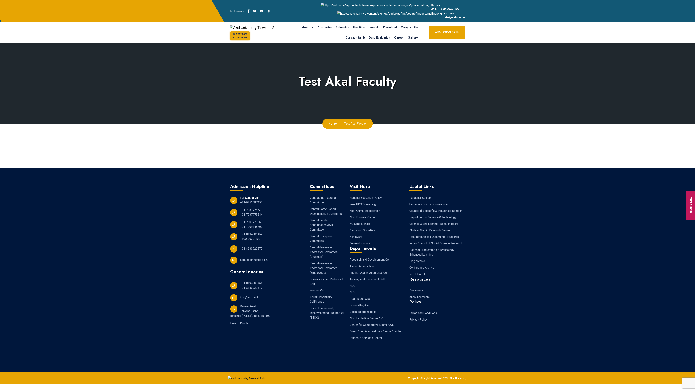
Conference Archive (421, 267)
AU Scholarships (360, 224)
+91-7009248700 (251, 226)
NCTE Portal (417, 274)
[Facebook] (249, 11)
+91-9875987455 (251, 202)
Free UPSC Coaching (363, 204)
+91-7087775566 (251, 222)
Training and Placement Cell (367, 279)
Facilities (359, 27)
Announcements (419, 297)
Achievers (356, 237)
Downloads (416, 290)
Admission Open (447, 32)
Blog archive (417, 261)
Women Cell (317, 290)
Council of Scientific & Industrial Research (435, 211)
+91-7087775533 (251, 210)
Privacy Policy (418, 319)
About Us (307, 27)
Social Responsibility (363, 312)
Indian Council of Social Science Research (435, 243)
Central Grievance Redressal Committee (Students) (324, 252)
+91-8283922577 (251, 248)
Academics (324, 27)
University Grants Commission (428, 204)
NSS (352, 292)
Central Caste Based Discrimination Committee (326, 211)
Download (390, 27)
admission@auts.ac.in (254, 260)
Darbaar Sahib (355, 37)
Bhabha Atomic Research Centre (429, 230)
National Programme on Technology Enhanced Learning (431, 252)
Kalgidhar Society (420, 197)
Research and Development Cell (370, 259)
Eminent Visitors (360, 243)
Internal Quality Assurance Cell (369, 272)
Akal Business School (363, 217)
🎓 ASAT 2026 (240, 35)
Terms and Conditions (423, 313)
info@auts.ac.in (454, 17)
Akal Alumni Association (365, 211)
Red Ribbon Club (360, 298)
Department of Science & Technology (432, 217)
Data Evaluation (379, 37)
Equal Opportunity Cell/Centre (321, 299)
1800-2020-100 (448, 8)
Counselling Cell (360, 305)
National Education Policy (366, 197)
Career (399, 37)
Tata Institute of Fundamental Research (434, 237)
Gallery (413, 37)
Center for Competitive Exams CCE (372, 325)
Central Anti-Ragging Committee (323, 200)
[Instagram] (268, 11)
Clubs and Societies (362, 230)
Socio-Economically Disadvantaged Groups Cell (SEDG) (327, 312)
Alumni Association (362, 266)
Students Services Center (366, 338)
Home (333, 123)
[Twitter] (254, 11)
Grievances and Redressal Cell (326, 282)
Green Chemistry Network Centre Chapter (376, 331)
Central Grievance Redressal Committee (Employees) (324, 268)
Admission (342, 27)
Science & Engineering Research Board (433, 224)
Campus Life (409, 27)
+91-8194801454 (251, 234)
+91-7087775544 (251, 214)
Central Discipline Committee (321, 238)
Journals (374, 27)
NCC (352, 285)
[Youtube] (261, 11)
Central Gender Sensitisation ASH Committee (321, 224)
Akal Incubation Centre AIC (366, 318)
